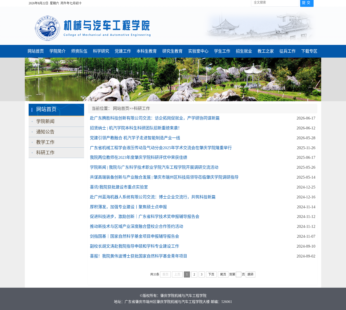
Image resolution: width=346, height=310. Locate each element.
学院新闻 (45, 121)
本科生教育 (147, 51)
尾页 (223, 274)
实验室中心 (198, 51)
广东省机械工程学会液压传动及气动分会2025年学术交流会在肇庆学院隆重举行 (161, 148)
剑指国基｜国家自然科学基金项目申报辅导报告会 (134, 236)
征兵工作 (287, 51)
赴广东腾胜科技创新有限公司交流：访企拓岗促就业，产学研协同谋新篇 (155, 118)
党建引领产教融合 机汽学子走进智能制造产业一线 (135, 138)
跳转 (250, 274)
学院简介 (57, 51)
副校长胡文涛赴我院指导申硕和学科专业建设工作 (134, 246)
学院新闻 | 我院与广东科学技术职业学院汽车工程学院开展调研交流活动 (154, 167)
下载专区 (309, 51)
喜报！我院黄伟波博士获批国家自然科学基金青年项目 (138, 256)
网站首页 (36, 51)
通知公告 (45, 131)
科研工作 (45, 152)
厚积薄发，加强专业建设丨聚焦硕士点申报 (128, 207)
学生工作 (222, 51)
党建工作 (123, 51)
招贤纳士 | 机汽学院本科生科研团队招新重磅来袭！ (136, 128)
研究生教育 (172, 51)
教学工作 (45, 142)
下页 (211, 274)
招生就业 (244, 51)
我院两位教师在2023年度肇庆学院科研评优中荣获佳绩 (138, 157)
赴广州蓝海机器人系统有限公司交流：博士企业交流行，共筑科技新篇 (153, 197)
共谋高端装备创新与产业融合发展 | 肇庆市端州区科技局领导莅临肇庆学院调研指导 (164, 177)
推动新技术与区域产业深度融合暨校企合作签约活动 (136, 226)
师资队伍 (79, 51)
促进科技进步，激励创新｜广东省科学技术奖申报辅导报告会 (144, 216)
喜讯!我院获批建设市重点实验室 (119, 187)
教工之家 (266, 51)
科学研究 (101, 51)
